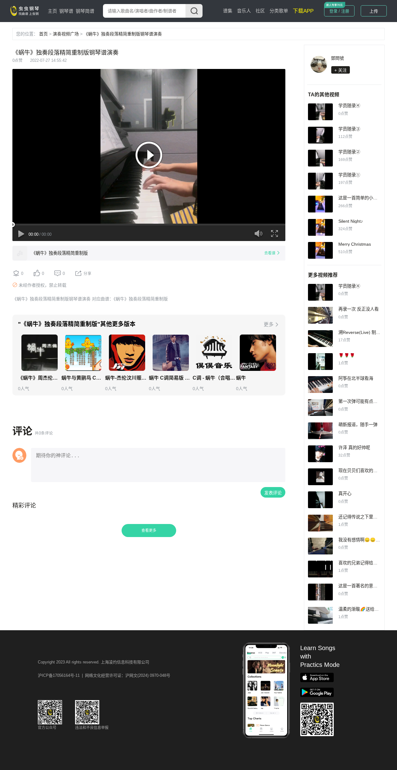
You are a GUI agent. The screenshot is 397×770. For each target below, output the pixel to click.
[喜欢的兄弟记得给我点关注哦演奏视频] (320, 569)
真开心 (344, 493)
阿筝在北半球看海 (355, 378)
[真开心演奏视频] (320, 499)
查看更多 (148, 530)
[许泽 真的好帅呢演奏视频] (320, 453)
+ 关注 (340, 70)
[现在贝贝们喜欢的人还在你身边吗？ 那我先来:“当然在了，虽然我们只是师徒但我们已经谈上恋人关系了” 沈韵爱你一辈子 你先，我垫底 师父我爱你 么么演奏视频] (320, 476)
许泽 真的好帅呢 (354, 447)
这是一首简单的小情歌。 (362, 197)
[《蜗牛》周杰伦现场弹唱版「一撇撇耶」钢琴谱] (39, 353)
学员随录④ (349, 105)
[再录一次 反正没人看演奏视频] (320, 315)
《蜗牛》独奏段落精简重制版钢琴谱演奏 (123, 33)
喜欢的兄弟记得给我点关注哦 (366, 562)
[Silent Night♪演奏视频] (320, 227)
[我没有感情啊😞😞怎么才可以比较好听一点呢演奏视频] (320, 546)
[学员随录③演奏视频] (320, 135)
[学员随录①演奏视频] (320, 181)
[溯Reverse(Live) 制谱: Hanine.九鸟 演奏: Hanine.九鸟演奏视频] (320, 338)
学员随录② (349, 151)
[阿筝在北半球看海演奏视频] (320, 384)
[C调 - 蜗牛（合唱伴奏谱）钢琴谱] (214, 353)
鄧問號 (337, 58)
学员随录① (349, 174)
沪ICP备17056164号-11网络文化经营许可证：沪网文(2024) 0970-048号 (104, 675)
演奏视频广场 (66, 33)
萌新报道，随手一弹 (357, 424)
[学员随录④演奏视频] (320, 111)
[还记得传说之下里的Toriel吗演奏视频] (320, 523)
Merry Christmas (354, 244)
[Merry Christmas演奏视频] (320, 250)
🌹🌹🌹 (346, 355)
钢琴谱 (66, 11)
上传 (373, 11)
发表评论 (273, 492)
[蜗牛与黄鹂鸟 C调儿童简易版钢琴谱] (83, 353)
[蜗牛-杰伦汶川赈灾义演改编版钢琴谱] (127, 353)
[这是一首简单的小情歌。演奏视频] (320, 204)
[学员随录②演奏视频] (320, 158)
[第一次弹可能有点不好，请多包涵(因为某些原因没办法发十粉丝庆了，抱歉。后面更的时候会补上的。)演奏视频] (320, 407)
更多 (269, 324)
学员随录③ (349, 128)
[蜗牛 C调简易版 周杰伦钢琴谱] (171, 353)
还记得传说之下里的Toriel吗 (365, 516)
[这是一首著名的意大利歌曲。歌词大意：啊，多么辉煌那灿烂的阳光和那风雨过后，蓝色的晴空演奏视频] (320, 592)
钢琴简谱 (85, 11)
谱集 (227, 10)
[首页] (25, 10)
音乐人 (244, 10)
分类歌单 (279, 10)
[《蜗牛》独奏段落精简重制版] (19, 253)
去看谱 (269, 253)
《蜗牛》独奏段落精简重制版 (59, 253)
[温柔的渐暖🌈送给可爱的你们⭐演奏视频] (320, 615)
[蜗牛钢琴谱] (258, 353)
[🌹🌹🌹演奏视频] (320, 361)
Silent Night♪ (350, 221)
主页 (52, 11)
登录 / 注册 (339, 11)
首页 (43, 33)
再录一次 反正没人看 (358, 309)
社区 (260, 10)
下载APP (303, 11)
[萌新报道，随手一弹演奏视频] (320, 430)
